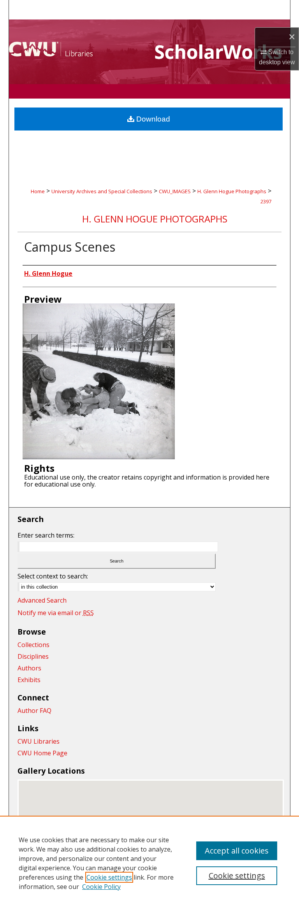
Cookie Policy (101, 886)
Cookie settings (109, 877)
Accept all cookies (237, 850)
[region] (149, 863)
